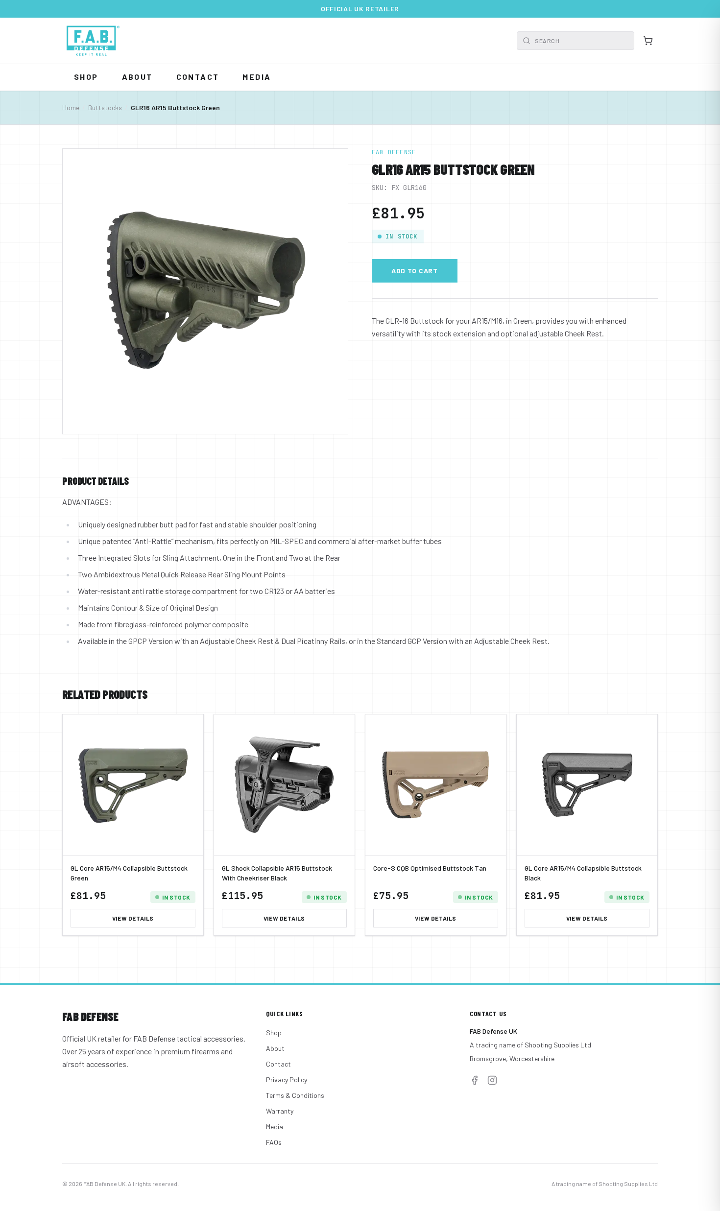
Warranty (279, 1111)
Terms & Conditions (295, 1095)
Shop (86, 76)
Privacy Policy (286, 1079)
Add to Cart (414, 270)
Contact (197, 76)
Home (70, 107)
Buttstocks (105, 107)
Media (256, 76)
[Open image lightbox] (205, 291)
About (137, 76)
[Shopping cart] (648, 40)
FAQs (274, 1142)
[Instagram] (492, 1080)
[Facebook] (475, 1080)
